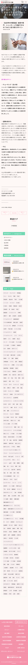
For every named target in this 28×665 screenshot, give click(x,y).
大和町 (5, 574)
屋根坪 (5, 535)
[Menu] (25, 1)
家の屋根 (15, 590)
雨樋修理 (14, 371)
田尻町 (8, 348)
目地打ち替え (6, 420)
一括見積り (6, 567)
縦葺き (5, 508)
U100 (22, 577)
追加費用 (5, 374)
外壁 (14, 463)
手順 (16, 378)
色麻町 (14, 338)
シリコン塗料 (6, 345)
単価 (19, 495)
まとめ (12, 466)
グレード (5, 342)
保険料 (15, 525)
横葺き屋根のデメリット (8, 502)
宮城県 (10, 306)
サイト (16, 567)
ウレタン (18, 577)
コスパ (7, 521)
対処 (4, 387)
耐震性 (5, 587)
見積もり (9, 387)
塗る (20, 466)
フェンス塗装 (6, 417)
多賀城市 (5, 309)
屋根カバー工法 (20, 584)
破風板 (16, 358)
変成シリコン (13, 420)
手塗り (18, 296)
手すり (10, 384)
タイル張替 (6, 557)
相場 (11, 472)
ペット (17, 381)
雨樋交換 (15, 306)
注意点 (16, 368)
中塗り (17, 309)
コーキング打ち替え (17, 430)
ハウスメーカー (7, 364)
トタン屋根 (6, 499)
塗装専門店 (6, 368)
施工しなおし (18, 443)
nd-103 (5, 391)
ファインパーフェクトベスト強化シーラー (12, 450)
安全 (12, 378)
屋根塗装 (6, 248)
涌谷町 (21, 322)
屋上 (10, 440)
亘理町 (14, 332)
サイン (16, 518)
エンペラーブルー (7, 482)
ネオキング (6, 394)
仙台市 (20, 590)
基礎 (8, 410)
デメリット (6, 414)
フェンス (11, 414)
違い (8, 466)
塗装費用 (5, 525)
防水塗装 (21, 417)
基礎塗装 (13, 489)
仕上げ (15, 479)
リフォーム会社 (19, 364)
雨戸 (22, 456)
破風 (12, 358)
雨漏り (14, 387)
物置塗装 (17, 414)
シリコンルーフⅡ (12, 312)
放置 (8, 564)
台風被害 (5, 551)
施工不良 (13, 469)
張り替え (11, 557)
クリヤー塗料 (6, 355)
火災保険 (19, 371)
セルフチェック (19, 521)
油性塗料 (20, 315)
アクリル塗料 (11, 342)
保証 (4, 472)
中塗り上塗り (11, 456)
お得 (4, 571)
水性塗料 (14, 315)
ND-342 (8, 489)
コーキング (12, 302)
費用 (19, 378)
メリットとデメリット (8, 541)
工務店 (13, 364)
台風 (19, 548)
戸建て (10, 593)
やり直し (13, 446)
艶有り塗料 (13, 355)
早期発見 (18, 564)
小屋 (15, 492)
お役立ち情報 (4, 207)
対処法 (10, 531)
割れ (21, 528)
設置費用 (5, 548)
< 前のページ (5, 212)
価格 (9, 495)
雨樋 (14, 296)
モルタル (10, 296)
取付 (19, 427)
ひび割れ (19, 355)
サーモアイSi (20, 325)
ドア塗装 (12, 433)
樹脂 (4, 466)
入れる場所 (14, 495)
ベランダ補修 (19, 436)
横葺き (11, 499)
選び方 (15, 580)
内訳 (23, 378)
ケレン (5, 296)
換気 (10, 381)
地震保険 (20, 440)
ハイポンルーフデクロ (8, 554)
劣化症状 (17, 557)
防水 (16, 417)
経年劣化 (19, 469)
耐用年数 (9, 528)
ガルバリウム (17, 505)
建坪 (9, 535)
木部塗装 (17, 391)
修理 (4, 410)
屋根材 (14, 528)
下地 (4, 489)
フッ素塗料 (13, 345)
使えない (20, 525)
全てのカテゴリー (8, 237)
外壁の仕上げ (19, 486)
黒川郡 (20, 306)
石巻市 (5, 328)
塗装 (17, 404)
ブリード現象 (14, 423)
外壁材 (5, 378)
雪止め (18, 338)
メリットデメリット (15, 410)
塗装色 (5, 358)
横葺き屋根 (16, 499)
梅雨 (16, 466)
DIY (8, 378)
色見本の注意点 (11, 436)
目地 (19, 420)
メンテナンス (19, 351)
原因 (4, 564)
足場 (14, 472)
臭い (13, 381)
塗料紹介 (5, 486)
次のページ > (23, 212)
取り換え (5, 531)
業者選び (20, 361)
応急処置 (19, 561)
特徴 (18, 472)
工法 (22, 495)
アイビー (19, 551)
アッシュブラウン (7, 459)
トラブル (11, 361)
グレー (18, 459)
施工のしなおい (7, 446)
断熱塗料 (5, 590)
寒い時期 (21, 518)
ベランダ (5, 384)
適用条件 (5, 443)
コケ (9, 358)
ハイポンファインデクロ (18, 400)
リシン (15, 335)
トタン (9, 338)
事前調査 (13, 584)
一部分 (21, 567)
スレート (14, 482)
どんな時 (16, 538)
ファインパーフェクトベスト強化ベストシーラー (13, 544)
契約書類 (11, 368)
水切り (9, 404)
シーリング (6, 302)
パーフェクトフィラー (8, 427)
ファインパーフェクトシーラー (15, 453)
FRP (4, 440)
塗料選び (12, 521)
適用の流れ (11, 443)
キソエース (19, 489)
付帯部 (19, 312)
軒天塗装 (20, 492)
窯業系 (18, 463)
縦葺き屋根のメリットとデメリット (15, 508)
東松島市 (5, 299)
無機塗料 (19, 345)
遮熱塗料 (14, 325)
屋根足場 (5, 577)
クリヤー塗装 (6, 561)
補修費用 (16, 554)
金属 (22, 463)
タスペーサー (6, 407)
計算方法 (19, 535)
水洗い (11, 479)
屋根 (11, 407)
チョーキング (12, 293)
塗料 (14, 593)
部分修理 (11, 538)
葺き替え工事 (19, 587)
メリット (20, 407)
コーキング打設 (17, 328)
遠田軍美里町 (16, 319)
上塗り (10, 463)
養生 (21, 387)
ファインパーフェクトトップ (9, 351)
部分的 (8, 571)
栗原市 (5, 338)
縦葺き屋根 (6, 512)
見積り (18, 593)
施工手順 (15, 440)
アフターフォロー (7, 371)
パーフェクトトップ (8, 319)
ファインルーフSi (7, 325)
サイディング (16, 384)
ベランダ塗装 (19, 433)
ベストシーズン (7, 469)
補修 (10, 315)
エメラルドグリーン (8, 400)
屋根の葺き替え (11, 587)
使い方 (15, 407)
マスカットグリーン (8, 430)
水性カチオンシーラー (8, 492)
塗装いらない (20, 374)
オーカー (20, 335)
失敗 (14, 476)
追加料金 (20, 571)
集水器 (13, 309)
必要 (10, 577)
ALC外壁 (20, 299)
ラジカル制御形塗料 (8, 322)
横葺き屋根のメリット (8, 505)
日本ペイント (14, 348)
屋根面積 (13, 535)
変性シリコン (6, 433)
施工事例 (6, 242)
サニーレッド (14, 571)
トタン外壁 (12, 512)
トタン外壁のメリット (8, 515)
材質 (13, 404)
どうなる (12, 564)
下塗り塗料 (10, 328)
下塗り (15, 299)
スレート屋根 (11, 486)
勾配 (13, 577)
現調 (20, 531)
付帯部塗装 (6, 361)
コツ (18, 476)
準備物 (18, 446)
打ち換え (18, 302)
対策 (18, 387)
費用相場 (15, 531)
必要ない (5, 538)
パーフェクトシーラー (8, 335)
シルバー (5, 463)
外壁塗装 (10, 207)
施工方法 (14, 374)
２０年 (10, 590)
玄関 (4, 580)
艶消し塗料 (15, 322)
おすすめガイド (7, 584)
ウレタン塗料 (18, 342)
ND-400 (5, 404)
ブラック (5, 453)
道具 (16, 361)
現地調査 (19, 293)
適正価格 (11, 567)
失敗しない (6, 479)
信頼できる (17, 574)
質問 (18, 528)
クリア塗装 (13, 561)
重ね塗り (5, 381)
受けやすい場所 (12, 551)
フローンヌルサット (8, 397)
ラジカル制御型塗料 (8, 476)
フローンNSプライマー (18, 394)
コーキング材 (10, 580)
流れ (4, 528)
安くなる (11, 525)
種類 (15, 427)
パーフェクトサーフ (7, 332)
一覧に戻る (14, 213)
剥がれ (22, 384)
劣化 (10, 374)
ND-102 (12, 417)
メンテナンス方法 (12, 548)
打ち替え (5, 306)
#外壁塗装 (14, 226)
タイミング (6, 293)
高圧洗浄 (11, 299)
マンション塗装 (7, 423)
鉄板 (21, 404)
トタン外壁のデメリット (8, 518)
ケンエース (17, 456)
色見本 (5, 436)
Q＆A (5, 348)
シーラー (19, 482)
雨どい (14, 459)
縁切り (5, 495)
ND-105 (5, 456)
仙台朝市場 (15, 397)
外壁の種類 (18, 512)
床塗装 (11, 394)
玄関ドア (5, 315)
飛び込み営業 (10, 574)
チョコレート (10, 391)
